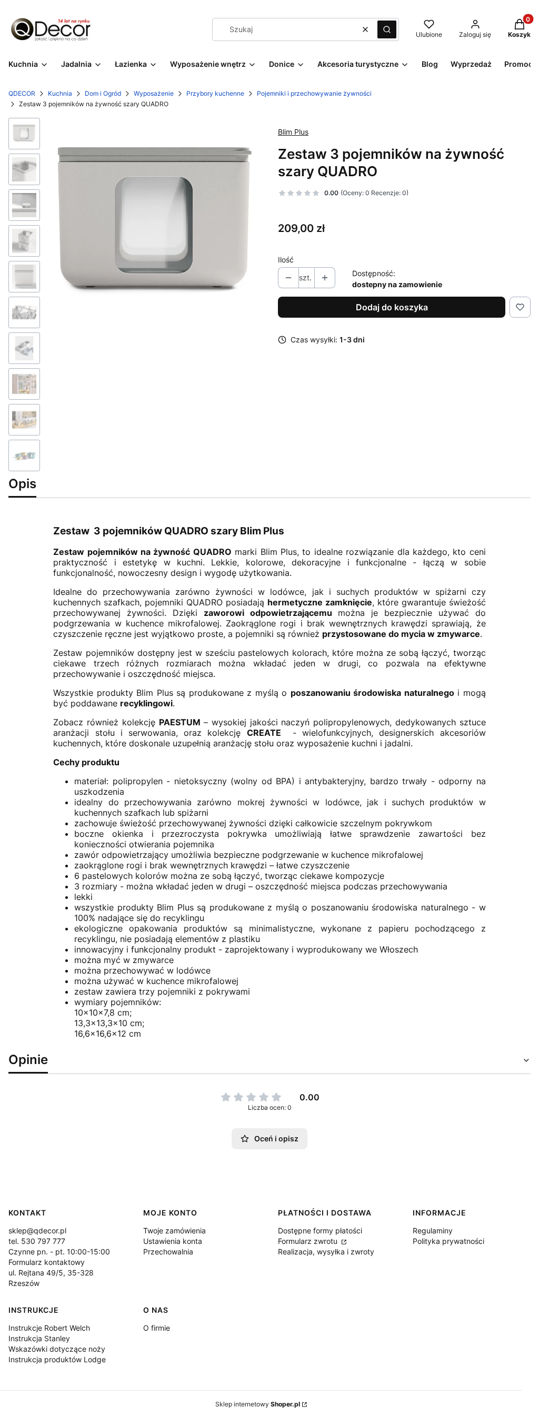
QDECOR (21, 93)
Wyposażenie (154, 93)
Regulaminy (433, 1230)
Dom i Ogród (103, 93)
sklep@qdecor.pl (37, 1230)
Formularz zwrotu (309, 1241)
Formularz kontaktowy (46, 1262)
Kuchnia (60, 93)
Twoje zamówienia (174, 1230)
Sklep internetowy (257, 1404)
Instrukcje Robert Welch (49, 1327)
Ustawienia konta (172, 1241)
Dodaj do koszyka (392, 307)
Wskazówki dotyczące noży (56, 1348)
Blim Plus (293, 131)
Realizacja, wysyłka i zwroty (326, 1251)
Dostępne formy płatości (320, 1230)
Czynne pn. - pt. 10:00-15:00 (59, 1251)
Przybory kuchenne (215, 93)
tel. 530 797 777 (36, 1241)
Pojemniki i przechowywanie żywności (314, 93)
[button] (386, 29)
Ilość (286, 259)
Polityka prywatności (448, 1241)
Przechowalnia (168, 1251)
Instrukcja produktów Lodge (57, 1359)
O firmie (156, 1327)
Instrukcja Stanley (39, 1338)
